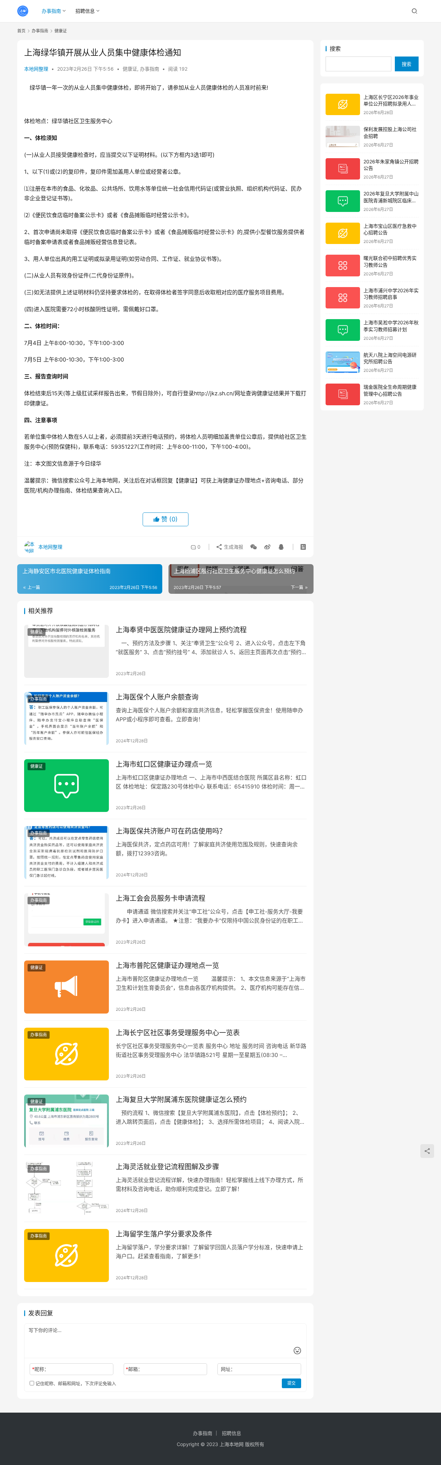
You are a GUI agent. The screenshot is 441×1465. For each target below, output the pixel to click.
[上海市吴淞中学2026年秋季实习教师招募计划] (343, 330)
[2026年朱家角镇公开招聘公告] (343, 169)
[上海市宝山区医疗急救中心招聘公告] (343, 233)
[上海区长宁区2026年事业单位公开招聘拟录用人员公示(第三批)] (343, 104)
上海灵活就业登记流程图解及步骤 (167, 1167)
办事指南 (51, 11)
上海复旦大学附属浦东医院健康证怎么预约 (181, 1100)
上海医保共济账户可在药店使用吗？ (171, 831)
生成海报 (233, 547)
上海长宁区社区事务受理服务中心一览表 (178, 1033)
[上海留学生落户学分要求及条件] (66, 1255)
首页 (21, 30)
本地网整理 (36, 69)
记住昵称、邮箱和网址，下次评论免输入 (75, 1383)
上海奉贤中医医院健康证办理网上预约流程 (181, 630)
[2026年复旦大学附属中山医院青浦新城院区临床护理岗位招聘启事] (343, 201)
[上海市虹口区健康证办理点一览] (66, 785)
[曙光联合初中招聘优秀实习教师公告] (343, 265)
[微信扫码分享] (253, 547)
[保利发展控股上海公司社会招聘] (343, 136)
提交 (291, 1383)
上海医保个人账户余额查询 (157, 697)
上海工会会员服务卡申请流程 (160, 898)
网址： (228, 1369)
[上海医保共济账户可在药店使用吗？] (66, 852)
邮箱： (134, 1369)
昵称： (40, 1369)
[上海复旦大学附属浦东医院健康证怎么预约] (66, 1121)
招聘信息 (85, 11)
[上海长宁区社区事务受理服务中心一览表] (66, 1054)
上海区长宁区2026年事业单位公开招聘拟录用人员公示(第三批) (391, 103)
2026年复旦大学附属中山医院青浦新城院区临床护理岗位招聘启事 (391, 200)
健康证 (130, 69)
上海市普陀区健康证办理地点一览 (167, 966)
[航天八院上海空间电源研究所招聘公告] (343, 362)
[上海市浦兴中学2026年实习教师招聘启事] (343, 298)
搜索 (335, 48)
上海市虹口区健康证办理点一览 (164, 764)
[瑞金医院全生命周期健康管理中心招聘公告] (343, 394)
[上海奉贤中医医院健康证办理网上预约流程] (66, 651)
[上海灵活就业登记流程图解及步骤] (66, 1188)
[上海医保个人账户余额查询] (66, 718)
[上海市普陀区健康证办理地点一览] (66, 987)
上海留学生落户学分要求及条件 (164, 1234)
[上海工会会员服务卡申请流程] (66, 919)
